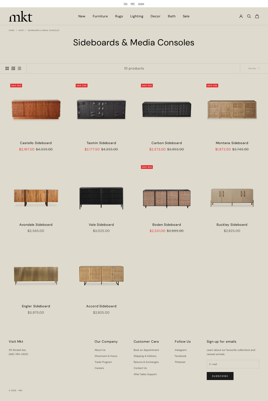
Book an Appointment (146, 350)
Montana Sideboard (232, 143)
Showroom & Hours (106, 356)
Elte (125, 3)
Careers (99, 368)
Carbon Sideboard (167, 143)
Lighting (136, 16)
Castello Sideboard (36, 143)
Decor (156, 16)
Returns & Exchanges (146, 362)
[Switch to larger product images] (7, 68)
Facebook (180, 356)
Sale (186, 16)
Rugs (119, 16)
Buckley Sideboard (232, 224)
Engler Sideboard (36, 306)
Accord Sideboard (101, 306)
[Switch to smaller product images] (13, 68)
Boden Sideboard (166, 224)
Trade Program (103, 362)
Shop (21, 30)
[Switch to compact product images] (19, 68)
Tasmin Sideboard (101, 143)
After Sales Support (145, 374)
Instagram (181, 350)
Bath (172, 16)
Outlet (141, 3)
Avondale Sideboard (36, 224)
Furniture (100, 16)
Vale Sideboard (101, 224)
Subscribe (220, 376)
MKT (133, 3)
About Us (100, 350)
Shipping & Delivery (145, 356)
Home (11, 30)
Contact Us (140, 368)
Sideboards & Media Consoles (43, 30)
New (82, 16)
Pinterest (180, 362)
